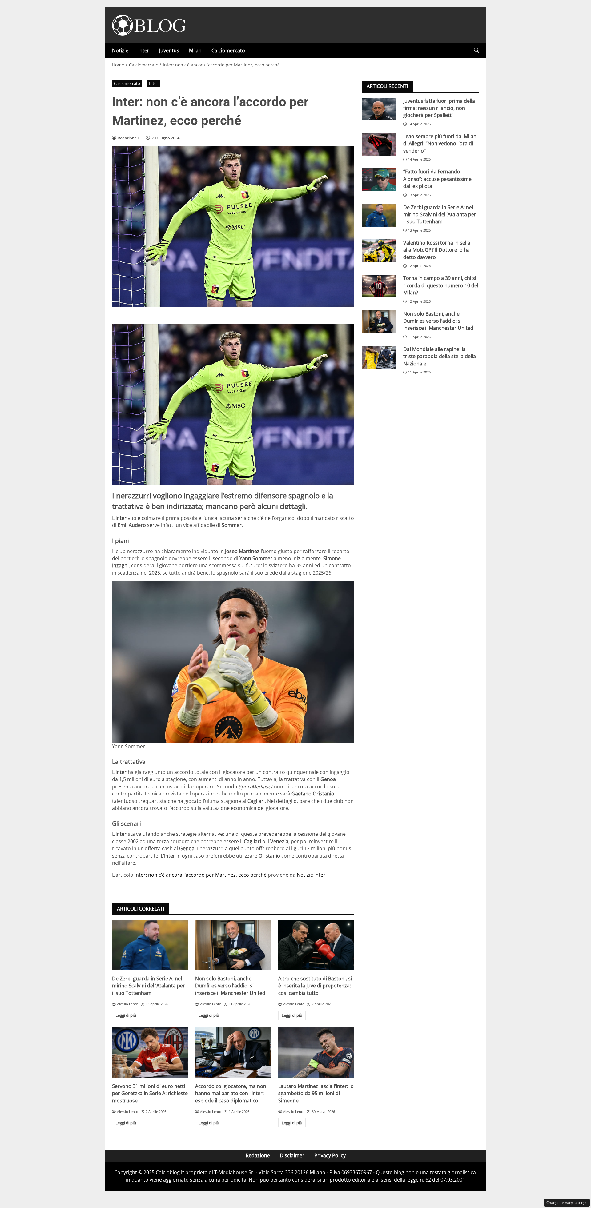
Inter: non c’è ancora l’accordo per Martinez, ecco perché (201, 874)
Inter (143, 50)
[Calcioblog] (149, 24)
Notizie (120, 50)
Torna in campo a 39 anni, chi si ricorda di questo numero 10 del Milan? (440, 285)
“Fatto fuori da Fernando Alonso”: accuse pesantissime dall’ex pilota (437, 178)
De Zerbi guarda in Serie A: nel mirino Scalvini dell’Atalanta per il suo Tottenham (148, 985)
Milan (195, 50)
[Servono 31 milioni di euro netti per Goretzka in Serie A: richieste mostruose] (150, 1052)
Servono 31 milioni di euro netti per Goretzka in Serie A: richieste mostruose (150, 1093)
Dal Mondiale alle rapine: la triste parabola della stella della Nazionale (439, 356)
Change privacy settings (566, 1202)
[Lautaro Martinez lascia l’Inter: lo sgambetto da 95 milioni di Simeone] (316, 1052)
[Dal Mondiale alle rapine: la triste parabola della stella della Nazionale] (379, 356)
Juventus (169, 50)
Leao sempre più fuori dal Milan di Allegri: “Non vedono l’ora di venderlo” (439, 143)
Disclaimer (292, 1155)
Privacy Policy (330, 1155)
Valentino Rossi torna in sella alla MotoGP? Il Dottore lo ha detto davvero (436, 249)
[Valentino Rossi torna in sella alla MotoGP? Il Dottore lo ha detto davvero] (379, 250)
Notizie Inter (311, 874)
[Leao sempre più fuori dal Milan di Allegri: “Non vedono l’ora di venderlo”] (379, 144)
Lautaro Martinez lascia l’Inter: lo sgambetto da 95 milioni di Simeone (316, 1093)
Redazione (258, 1155)
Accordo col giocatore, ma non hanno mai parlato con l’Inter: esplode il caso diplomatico (230, 1093)
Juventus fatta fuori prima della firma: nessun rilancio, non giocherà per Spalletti (439, 107)
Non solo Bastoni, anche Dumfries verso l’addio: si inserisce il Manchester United (230, 985)
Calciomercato (228, 50)
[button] (476, 50)
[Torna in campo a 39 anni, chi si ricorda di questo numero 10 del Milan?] (379, 286)
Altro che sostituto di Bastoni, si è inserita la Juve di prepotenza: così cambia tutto (315, 985)
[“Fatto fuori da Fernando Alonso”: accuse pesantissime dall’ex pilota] (379, 179)
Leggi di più (125, 1015)
